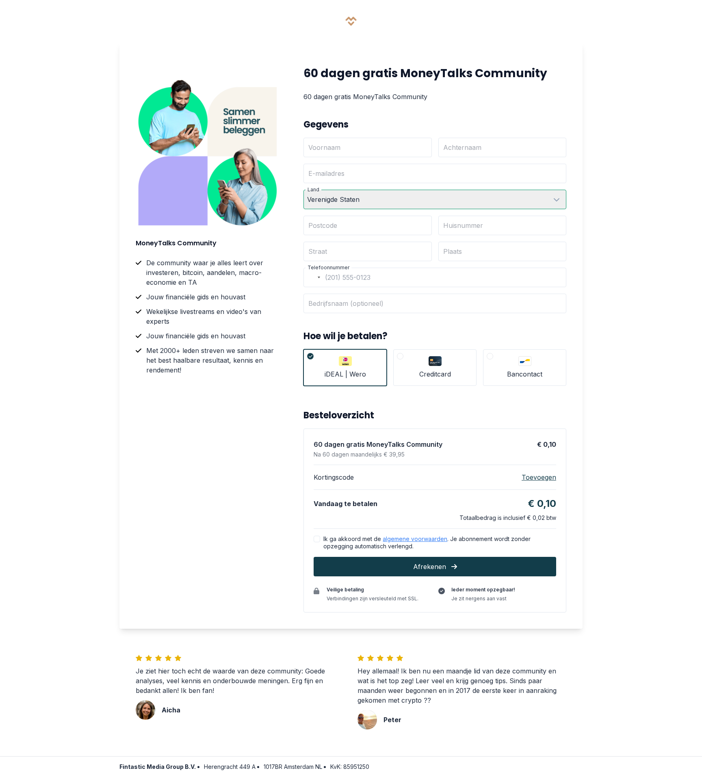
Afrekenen (430, 567)
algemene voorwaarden (415, 538)
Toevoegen (539, 477)
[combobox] (313, 277)
